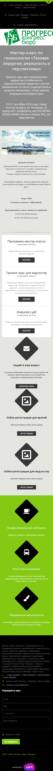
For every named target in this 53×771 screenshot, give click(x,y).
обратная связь (26, 386)
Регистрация (26, 433)
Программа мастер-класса (26, 241)
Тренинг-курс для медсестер (26, 272)
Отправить (11, 741)
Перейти (26, 260)
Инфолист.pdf (26, 312)
